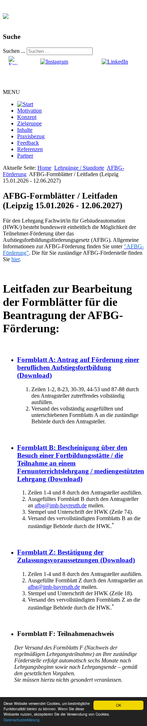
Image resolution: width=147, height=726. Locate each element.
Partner (25, 156)
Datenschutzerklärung (22, 719)
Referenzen (30, 149)
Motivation (29, 111)
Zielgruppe (29, 123)
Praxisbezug (31, 136)
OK (118, 705)
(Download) (78, 367)
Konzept (26, 117)
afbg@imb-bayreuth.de (61, 505)
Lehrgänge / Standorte (79, 168)
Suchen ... (14, 51)
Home (44, 168)
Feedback (28, 143)
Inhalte (24, 130)
